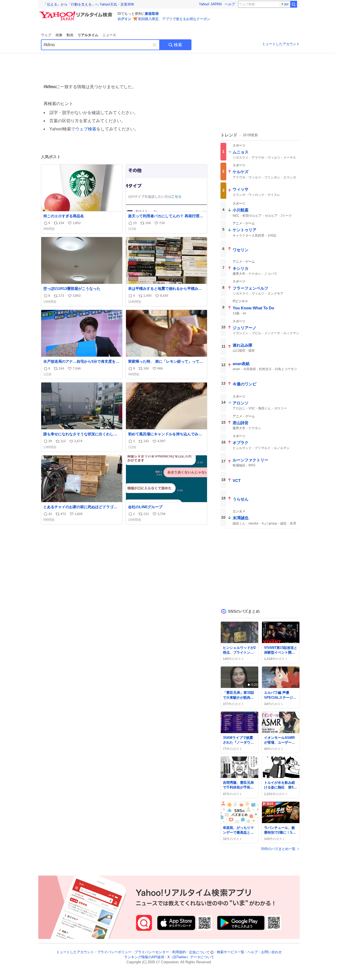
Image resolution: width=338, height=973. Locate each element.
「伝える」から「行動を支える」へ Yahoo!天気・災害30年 (89, 4)
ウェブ (46, 35)
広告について (199, 952)
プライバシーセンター (152, 952)
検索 (178, 44)
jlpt (286, 4)
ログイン (124, 19)
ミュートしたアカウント (281, 44)
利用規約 (179, 952)
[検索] (293, 4)
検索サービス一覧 (230, 952)
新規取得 (152, 14)
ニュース (109, 35)
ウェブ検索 (85, 129)
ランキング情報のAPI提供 (144, 957)
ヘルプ (230, 4)
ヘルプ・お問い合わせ (264, 952)
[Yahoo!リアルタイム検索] (76, 12)
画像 (58, 35)
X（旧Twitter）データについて (190, 957)
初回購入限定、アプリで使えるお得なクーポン (174, 19)
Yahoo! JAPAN (210, 4)
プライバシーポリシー (114, 952)
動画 (70, 35)
